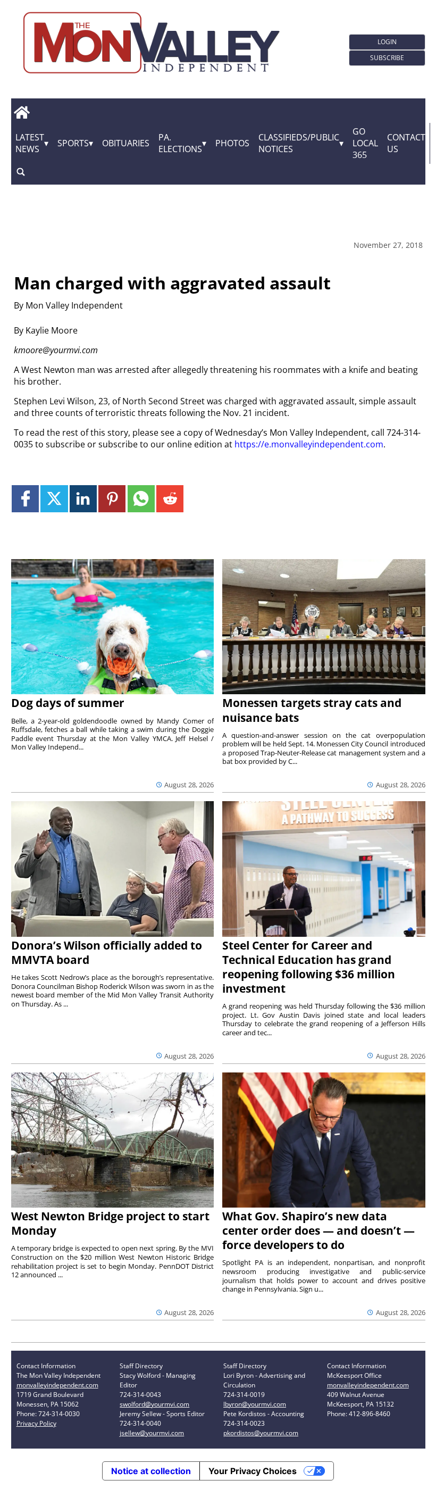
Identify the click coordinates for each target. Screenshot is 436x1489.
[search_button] (20, 172)
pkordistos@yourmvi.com (260, 1432)
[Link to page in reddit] (169, 498)
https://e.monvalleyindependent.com (308, 444)
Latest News (29, 143)
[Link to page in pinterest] (111, 498)
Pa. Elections (180, 143)
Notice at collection (151, 1471)
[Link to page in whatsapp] (141, 498)
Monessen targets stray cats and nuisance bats (311, 710)
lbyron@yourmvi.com (254, 1404)
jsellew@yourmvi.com (152, 1432)
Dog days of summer (67, 702)
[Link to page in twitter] (54, 498)
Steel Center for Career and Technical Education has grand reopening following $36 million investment (308, 967)
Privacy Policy (36, 1423)
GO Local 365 (365, 143)
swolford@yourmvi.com (154, 1404)
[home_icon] (22, 113)
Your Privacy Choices (252, 1471)
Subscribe (387, 57)
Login (387, 41)
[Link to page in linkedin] (83, 498)
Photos (232, 143)
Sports (73, 143)
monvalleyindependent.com (57, 1385)
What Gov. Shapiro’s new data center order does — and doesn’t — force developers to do (318, 1230)
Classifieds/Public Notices (298, 143)
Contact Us (406, 143)
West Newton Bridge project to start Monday (110, 1223)
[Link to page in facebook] (25, 498)
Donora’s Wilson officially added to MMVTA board (106, 952)
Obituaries (125, 143)
